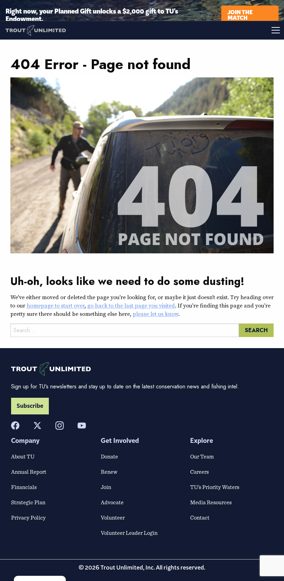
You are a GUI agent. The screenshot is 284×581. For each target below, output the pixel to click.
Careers (199, 472)
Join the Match (240, 14)
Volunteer (113, 517)
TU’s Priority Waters (214, 487)
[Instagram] (59, 425)
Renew (109, 472)
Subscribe (30, 406)
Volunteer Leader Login (129, 533)
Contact (200, 517)
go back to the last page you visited (131, 305)
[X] (37, 425)
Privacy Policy (28, 517)
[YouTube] (82, 425)
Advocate (112, 502)
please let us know (155, 314)
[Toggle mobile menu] (213, 30)
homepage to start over (56, 305)
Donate (109, 456)
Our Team (202, 456)
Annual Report (28, 472)
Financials (24, 487)
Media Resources (211, 502)
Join (106, 487)
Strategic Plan (28, 502)
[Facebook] (15, 425)
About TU (23, 456)
